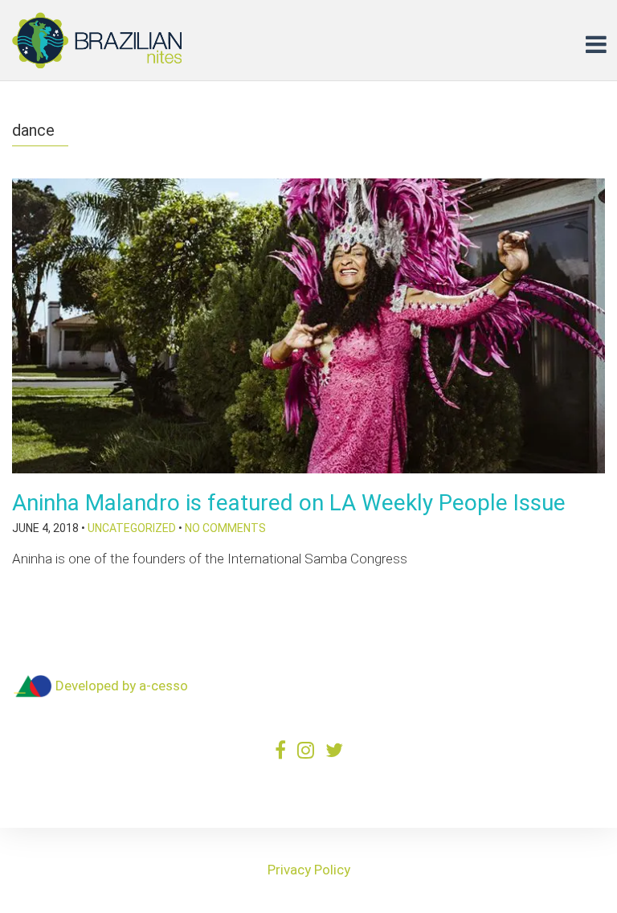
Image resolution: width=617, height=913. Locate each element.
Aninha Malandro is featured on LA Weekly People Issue (289, 502)
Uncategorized (132, 528)
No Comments (225, 528)
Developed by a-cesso (120, 686)
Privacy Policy (309, 870)
